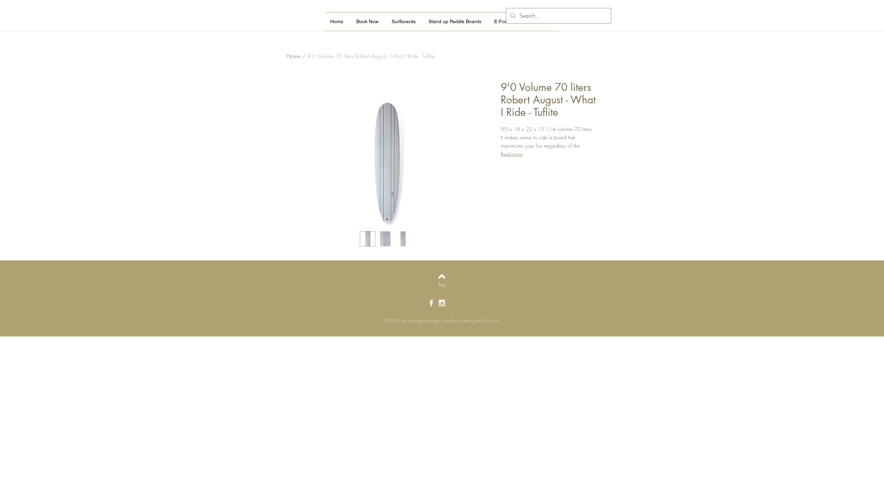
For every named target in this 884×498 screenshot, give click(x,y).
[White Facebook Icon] (431, 302)
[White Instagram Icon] (442, 302)
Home (293, 56)
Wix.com (489, 320)
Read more (511, 153)
